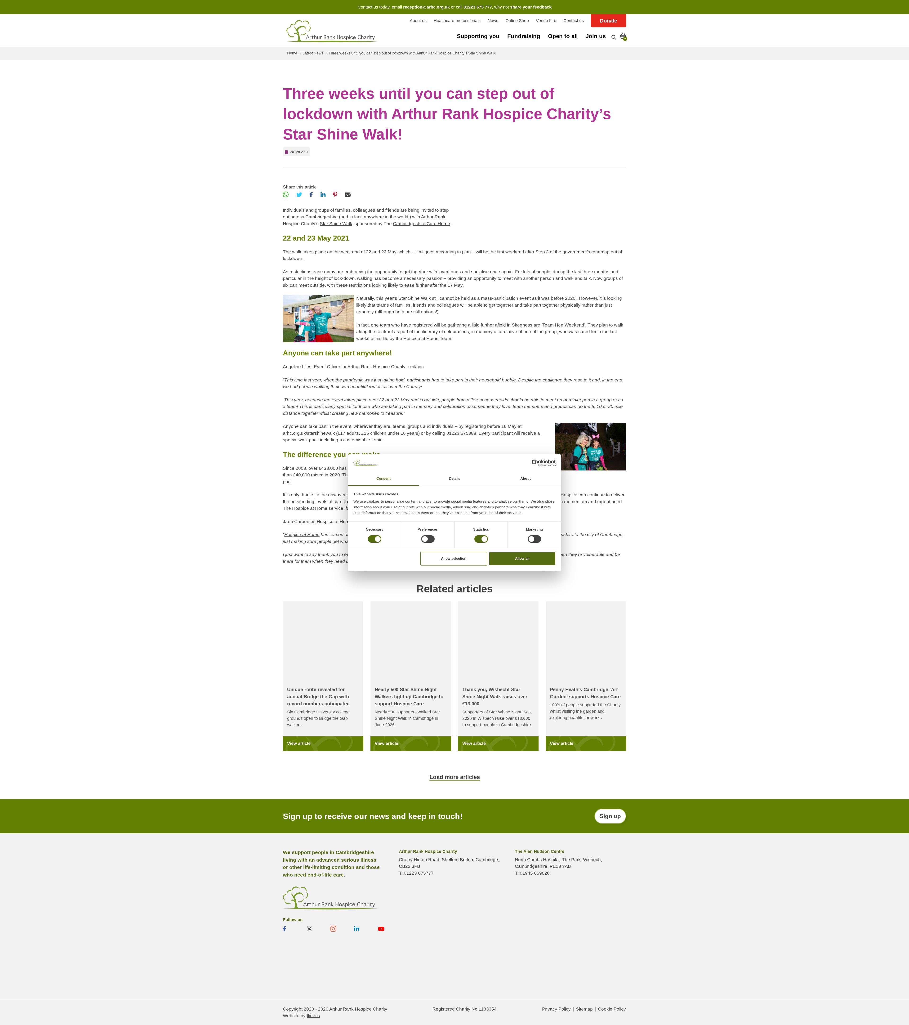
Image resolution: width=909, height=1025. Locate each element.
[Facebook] (311, 194)
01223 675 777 (477, 7)
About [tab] (525, 479)
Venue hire (546, 20)
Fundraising (523, 36)
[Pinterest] (335, 194)
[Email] (348, 194)
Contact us (573, 20)
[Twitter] (299, 194)
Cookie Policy (612, 1009)
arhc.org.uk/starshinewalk (309, 433)
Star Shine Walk (336, 223)
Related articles (454, 589)
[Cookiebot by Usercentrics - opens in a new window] (535, 462)
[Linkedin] (362, 929)
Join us (596, 36)
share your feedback (531, 7)
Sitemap (584, 1009)
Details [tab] (454, 479)
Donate (608, 21)
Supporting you (478, 36)
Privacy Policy (556, 1009)
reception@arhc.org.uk (426, 7)
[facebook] (291, 928)
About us (418, 20)
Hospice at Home (302, 534)
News (493, 20)
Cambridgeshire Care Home (421, 223)
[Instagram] (338, 929)
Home (292, 53)
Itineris (313, 1015)
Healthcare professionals (457, 20)
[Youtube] (386, 929)
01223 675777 (419, 873)
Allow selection (453, 559)
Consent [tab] (383, 479)
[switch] (428, 539)
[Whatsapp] (286, 194)
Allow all (522, 559)
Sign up (610, 816)
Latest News (313, 53)
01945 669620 (535, 873)
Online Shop (517, 20)
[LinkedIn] (323, 194)
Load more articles (454, 777)
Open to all (563, 36)
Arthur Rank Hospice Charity (332, 31)
